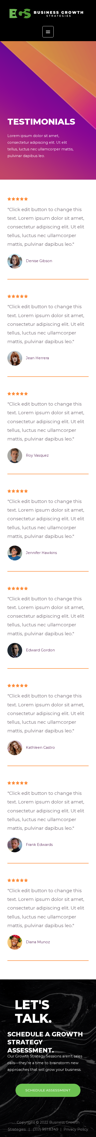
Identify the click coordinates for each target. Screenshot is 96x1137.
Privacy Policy (76, 1129)
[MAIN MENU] (48, 31)
